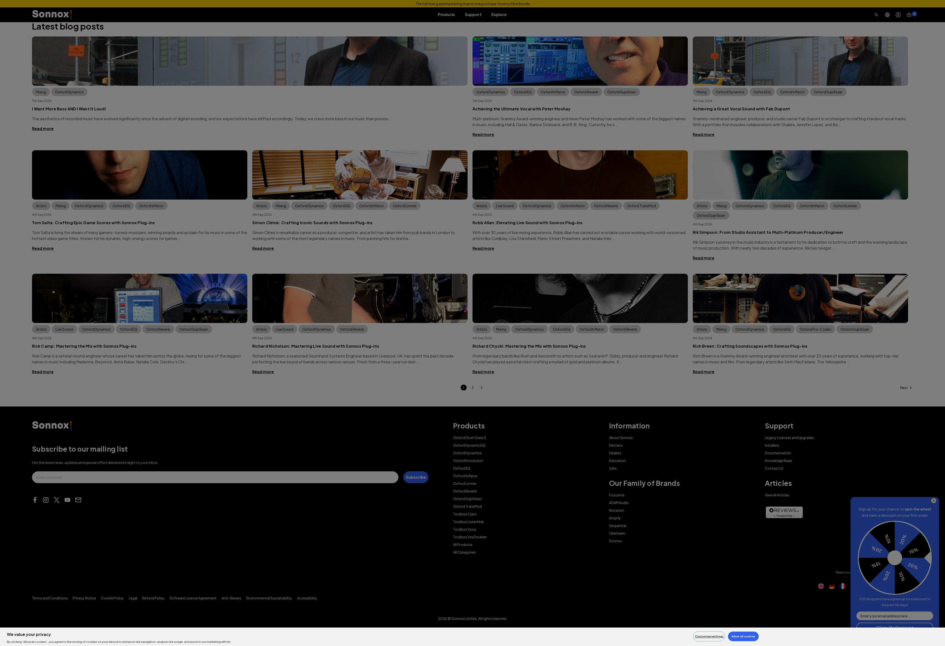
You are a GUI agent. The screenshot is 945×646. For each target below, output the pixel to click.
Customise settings (709, 636)
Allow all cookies (743, 636)
